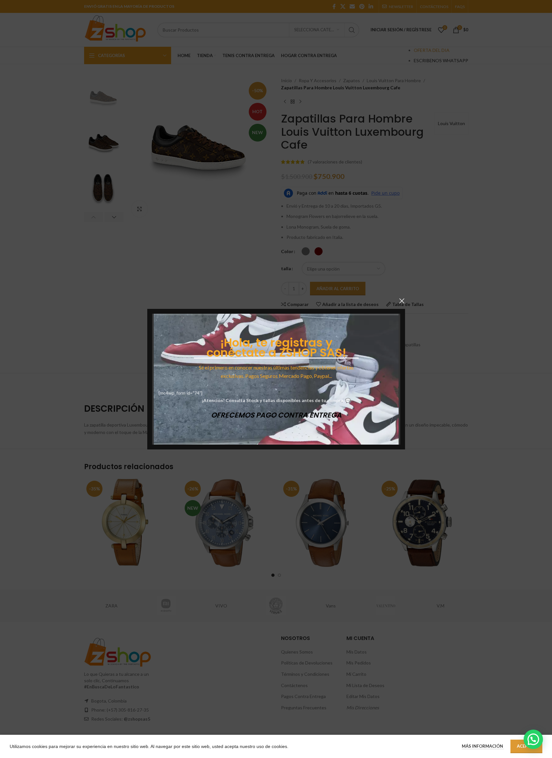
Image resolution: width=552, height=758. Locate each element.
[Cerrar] (402, 301)
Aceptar (526, 746)
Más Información (483, 746)
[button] (533, 739)
